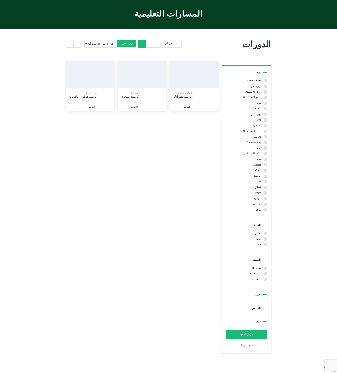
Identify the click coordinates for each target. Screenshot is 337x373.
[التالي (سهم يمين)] (332, 371)
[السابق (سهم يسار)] (335, 371)
